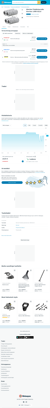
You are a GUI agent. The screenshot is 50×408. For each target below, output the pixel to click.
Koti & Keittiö (7, 6)
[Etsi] (39, 2)
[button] (22, 9)
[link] (9, 280)
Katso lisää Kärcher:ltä (6, 235)
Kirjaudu (43, 2)
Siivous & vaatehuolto (15, 6)
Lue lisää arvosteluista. (40, 172)
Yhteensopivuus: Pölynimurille (32, 16)
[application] (25, 141)
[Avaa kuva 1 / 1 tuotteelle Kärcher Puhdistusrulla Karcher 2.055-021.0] (11, 16)
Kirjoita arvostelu (35, 14)
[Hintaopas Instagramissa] (26, 402)
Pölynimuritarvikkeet (25, 6)
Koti (2, 6)
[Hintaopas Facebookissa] (23, 402)
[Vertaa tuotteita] (22, 17)
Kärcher (17, 225)
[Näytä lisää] (3, 38)
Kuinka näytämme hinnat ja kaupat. (30, 63)
